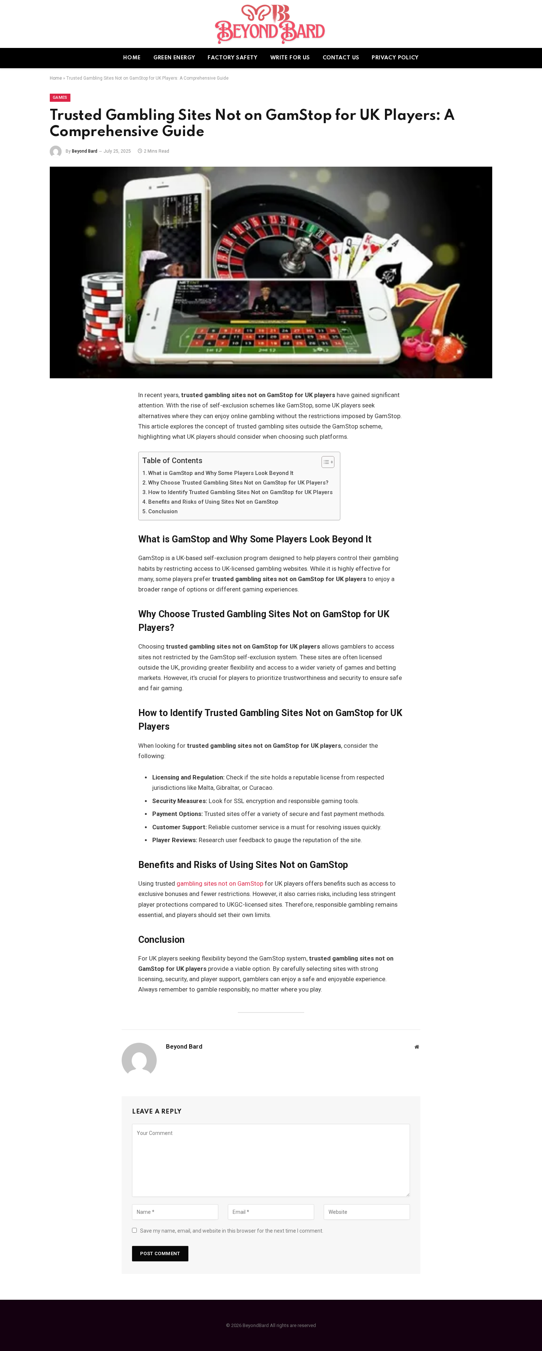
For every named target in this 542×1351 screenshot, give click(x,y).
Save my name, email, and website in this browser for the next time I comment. (231, 1231)
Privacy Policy (395, 57)
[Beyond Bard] (271, 24)
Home (132, 57)
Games (60, 97)
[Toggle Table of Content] (324, 462)
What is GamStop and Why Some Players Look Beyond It (220, 473)
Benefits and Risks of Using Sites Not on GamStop (213, 502)
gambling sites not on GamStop (220, 883)
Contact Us (341, 57)
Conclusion (163, 511)
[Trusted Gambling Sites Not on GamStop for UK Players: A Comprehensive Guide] (271, 272)
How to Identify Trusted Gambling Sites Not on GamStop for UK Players (240, 492)
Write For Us (290, 57)
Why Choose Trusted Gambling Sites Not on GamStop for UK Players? (238, 482)
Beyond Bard (84, 151)
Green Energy (174, 57)
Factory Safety (232, 57)
